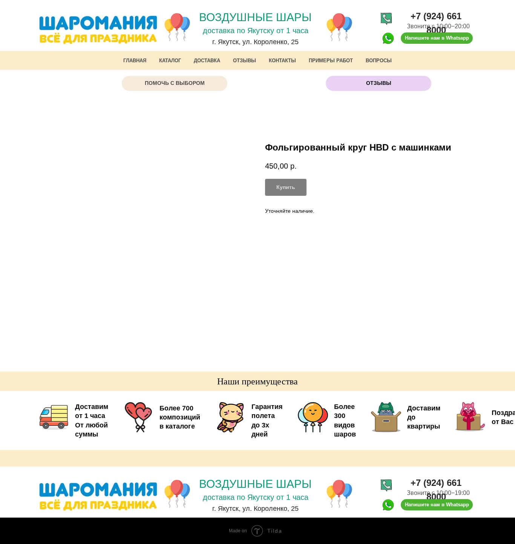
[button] (174, 83)
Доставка (207, 60)
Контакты (282, 60)
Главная (134, 60)
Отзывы (244, 60)
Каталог (170, 60)
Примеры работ (331, 60)
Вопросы (379, 60)
